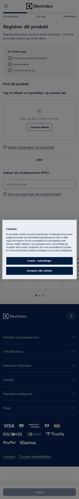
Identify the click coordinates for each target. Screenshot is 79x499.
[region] (39, 249)
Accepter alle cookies (39, 270)
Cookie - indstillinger (39, 261)
